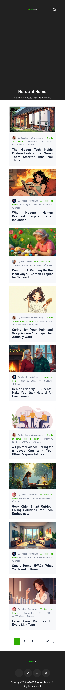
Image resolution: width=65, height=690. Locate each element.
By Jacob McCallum (28, 200)
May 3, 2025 (29, 380)
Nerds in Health (30, 321)
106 (48, 641)
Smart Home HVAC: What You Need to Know (32, 567)
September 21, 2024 (38, 613)
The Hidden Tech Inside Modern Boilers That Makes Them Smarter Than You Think (32, 155)
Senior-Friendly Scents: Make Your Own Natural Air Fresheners (32, 392)
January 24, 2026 (20, 265)
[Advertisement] (32, 47)
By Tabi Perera (25, 261)
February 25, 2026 (40, 141)
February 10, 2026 (29, 204)
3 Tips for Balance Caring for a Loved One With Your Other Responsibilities (32, 450)
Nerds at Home (44, 261)
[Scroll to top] (62, 687)
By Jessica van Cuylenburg (31, 138)
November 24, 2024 (28, 557)
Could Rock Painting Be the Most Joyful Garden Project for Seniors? (32, 273)
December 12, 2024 (28, 498)
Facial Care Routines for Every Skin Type (32, 622)
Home (17, 97)
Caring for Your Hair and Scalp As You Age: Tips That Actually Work (32, 333)
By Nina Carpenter (28, 494)
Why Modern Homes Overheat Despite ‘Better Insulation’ (32, 216)
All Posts (27, 97)
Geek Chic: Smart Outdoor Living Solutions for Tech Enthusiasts (32, 510)
